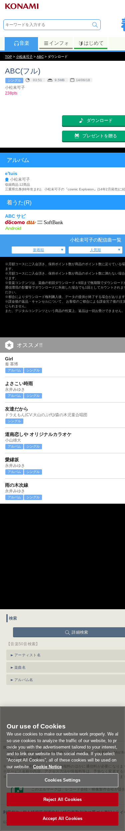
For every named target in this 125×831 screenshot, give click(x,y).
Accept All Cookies (62, 818)
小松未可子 (24, 56)
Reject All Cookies (62, 799)
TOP (8, 56)
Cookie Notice (47, 766)
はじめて (94, 43)
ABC (40, 56)
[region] (62, 768)
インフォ (59, 43)
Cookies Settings (62, 780)
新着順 (38, 250)
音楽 (24, 43)
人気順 (95, 250)
